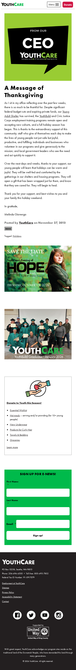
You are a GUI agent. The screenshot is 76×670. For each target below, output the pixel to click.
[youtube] (45, 614)
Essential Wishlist (18, 410)
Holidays (17, 236)
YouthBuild (45, 116)
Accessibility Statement (12, 596)
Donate (68, 4)
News (8, 228)
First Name (12, 483)
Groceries (15, 440)
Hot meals (15, 415)
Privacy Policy (8, 592)
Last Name (12, 502)
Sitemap (5, 587)
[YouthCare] (12, 4)
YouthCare (26, 223)
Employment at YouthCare (13, 583)
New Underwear (18, 424)
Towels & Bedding (19, 434)
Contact (5, 601)
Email (11, 524)
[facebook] (17, 614)
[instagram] (59, 614)
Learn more (12, 447)
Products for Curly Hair (21, 429)
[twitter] (31, 614)
